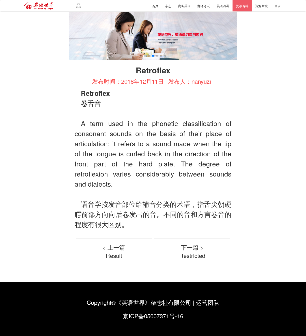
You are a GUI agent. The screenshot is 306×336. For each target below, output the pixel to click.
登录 (277, 6)
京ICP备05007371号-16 (153, 316)
